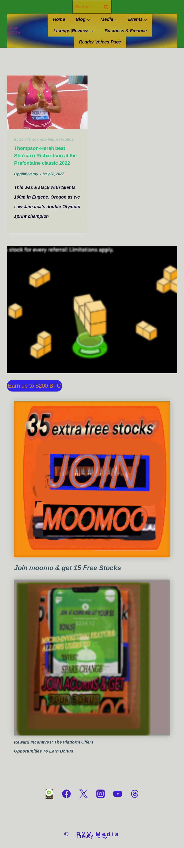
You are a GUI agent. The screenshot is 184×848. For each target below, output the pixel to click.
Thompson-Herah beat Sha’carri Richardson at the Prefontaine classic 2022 (45, 155)
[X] (83, 793)
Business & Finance (126, 30)
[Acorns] (92, 658)
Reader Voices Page (100, 41)
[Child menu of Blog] (82, 19)
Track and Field (42, 139)
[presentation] (47, 102)
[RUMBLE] (49, 793)
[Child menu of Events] (137, 19)
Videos (67, 139)
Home (59, 19)
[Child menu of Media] (109, 19)
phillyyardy (29, 174)
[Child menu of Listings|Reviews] (73, 31)
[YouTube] (117, 793)
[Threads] (134, 793)
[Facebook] (66, 793)
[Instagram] (100, 793)
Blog (19, 139)
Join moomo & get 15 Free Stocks (67, 567)
